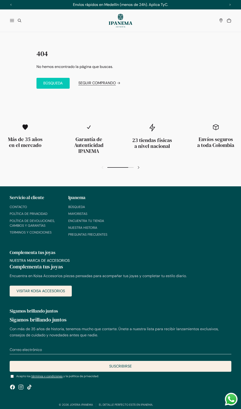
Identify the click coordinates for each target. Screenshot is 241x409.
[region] (120, 4)
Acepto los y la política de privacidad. (57, 376)
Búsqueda (53, 83)
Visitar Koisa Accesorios (40, 290)
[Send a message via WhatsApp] (231, 399)
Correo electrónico (26, 349)
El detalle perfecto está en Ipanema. (126, 405)
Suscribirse (120, 366)
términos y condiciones (47, 376)
